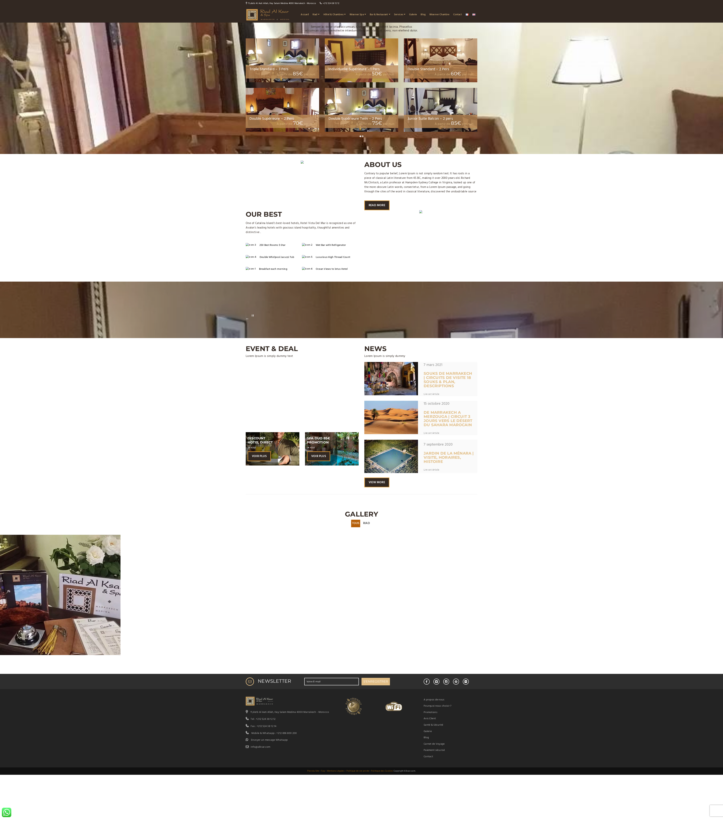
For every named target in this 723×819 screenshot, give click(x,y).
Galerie (413, 15)
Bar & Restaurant (379, 15)
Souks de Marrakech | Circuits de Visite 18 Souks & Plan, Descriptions (448, 379)
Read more (377, 205)
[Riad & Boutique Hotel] (60, 595)
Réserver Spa (357, 15)
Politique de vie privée (357, 771)
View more (377, 482)
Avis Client (430, 718)
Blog (423, 15)
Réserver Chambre (439, 15)
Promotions (430, 712)
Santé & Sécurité (433, 725)
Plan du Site (313, 771)
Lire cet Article (431, 394)
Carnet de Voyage (434, 744)
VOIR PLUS (259, 456)
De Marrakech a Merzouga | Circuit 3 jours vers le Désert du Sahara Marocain (448, 418)
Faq (323, 771)
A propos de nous (434, 700)
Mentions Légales (335, 771)
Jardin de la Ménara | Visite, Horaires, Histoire (449, 457)
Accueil (305, 15)
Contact (457, 15)
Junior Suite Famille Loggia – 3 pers (278, 69)
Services (398, 15)
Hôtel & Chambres (333, 15)
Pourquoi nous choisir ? (437, 706)
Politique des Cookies (382, 771)
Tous (355, 523)
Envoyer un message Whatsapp (269, 740)
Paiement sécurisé (434, 750)
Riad (315, 15)
